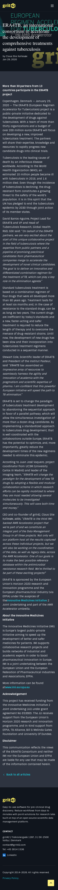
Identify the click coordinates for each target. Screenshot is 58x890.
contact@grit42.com (14, 844)
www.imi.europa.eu (17, 687)
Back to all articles (18, 774)
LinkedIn (12, 855)
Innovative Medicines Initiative (27, 600)
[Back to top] (51, 883)
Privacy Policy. (11, 878)
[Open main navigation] (52, 6)
